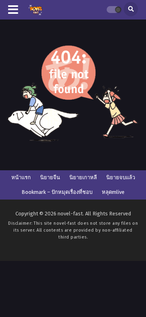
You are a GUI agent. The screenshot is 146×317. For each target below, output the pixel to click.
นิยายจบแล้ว (120, 177)
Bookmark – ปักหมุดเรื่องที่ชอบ (56, 192)
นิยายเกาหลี (83, 177)
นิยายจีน (50, 177)
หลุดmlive (113, 192)
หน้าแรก (21, 177)
